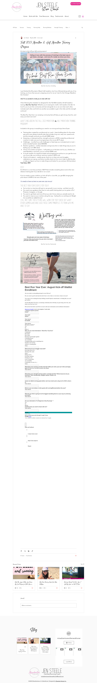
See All (82, 564)
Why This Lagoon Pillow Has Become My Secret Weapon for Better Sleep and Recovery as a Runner (23, 583)
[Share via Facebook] (21, 551)
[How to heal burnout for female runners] (73, 573)
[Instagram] (79, 16)
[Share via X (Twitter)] (25, 551)
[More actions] (76, 38)
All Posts (15, 27)
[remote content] (48, 410)
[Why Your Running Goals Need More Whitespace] (48, 573)
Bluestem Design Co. (61, 681)
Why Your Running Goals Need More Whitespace (48, 583)
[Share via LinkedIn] (28, 551)
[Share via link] (32, 551)
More (67, 27)
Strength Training (58, 27)
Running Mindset (47, 27)
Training (29, 27)
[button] (33, 16)
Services (22, 27)
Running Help (37, 27)
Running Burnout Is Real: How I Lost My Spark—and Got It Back (72, 583)
